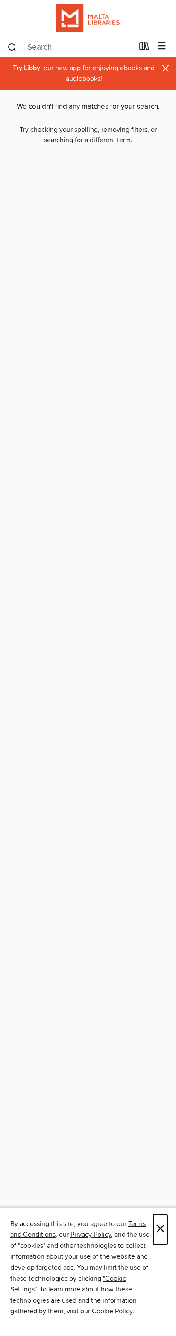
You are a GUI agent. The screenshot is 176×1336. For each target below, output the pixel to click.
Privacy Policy (90, 1234)
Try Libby (26, 68)
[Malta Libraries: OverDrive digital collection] (88, 18)
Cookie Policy (112, 1311)
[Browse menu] (162, 46)
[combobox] (70, 47)
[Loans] (144, 48)
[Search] (12, 47)
